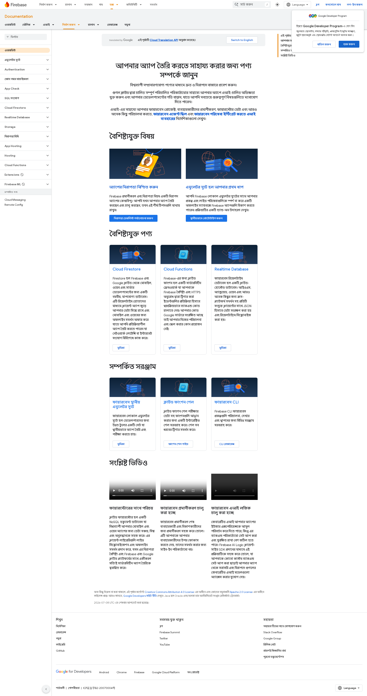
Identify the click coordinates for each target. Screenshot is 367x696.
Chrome (122, 672)
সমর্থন (153, 4)
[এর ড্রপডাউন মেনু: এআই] (54, 24)
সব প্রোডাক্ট (193, 672)
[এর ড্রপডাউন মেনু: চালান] (76, 4)
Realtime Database (231, 269)
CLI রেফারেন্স (226, 444)
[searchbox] (26, 37)
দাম (101, 4)
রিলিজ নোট (269, 644)
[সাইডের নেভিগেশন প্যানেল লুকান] (46, 689)
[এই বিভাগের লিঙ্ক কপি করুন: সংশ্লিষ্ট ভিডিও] (153, 463)
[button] (22, 59)
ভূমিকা (120, 348)
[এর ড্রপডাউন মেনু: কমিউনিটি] (141, 4)
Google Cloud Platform (166, 672)
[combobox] (252, 4)
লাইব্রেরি (60, 644)
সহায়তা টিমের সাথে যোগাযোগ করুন (282, 626)
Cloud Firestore (127, 269)
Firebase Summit (170, 632)
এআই (46, 24)
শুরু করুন (349, 44)
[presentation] (183, 70)
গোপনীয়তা (74, 687)
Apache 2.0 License (241, 592)
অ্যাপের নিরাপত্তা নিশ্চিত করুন (133, 187)
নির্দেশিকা (60, 626)
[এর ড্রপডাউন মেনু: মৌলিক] (35, 24)
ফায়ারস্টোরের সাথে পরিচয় (131, 508)
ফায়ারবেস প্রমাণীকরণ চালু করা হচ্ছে (182, 510)
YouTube (165, 644)
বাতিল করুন (324, 44)
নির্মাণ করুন (45, 4)
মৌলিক (26, 24)
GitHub (60, 650)
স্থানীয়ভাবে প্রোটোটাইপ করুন (206, 218)
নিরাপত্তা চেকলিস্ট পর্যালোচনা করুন (133, 218)
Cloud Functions (178, 269)
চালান (68, 4)
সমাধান (88, 4)
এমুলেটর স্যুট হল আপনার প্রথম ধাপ (214, 187)
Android (104, 672)
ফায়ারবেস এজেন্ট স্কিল (170, 114)
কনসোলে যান (333, 4)
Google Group (272, 638)
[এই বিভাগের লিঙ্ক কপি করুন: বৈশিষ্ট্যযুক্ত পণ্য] (157, 234)
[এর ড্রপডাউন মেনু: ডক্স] (118, 4)
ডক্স (112, 4)
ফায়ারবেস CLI (226, 402)
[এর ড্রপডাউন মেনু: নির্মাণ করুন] (57, 4)
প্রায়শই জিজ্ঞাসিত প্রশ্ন (274, 650)
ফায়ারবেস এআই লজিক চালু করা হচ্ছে (231, 510)
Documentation (19, 16)
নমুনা (127, 24)
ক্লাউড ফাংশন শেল (179, 402)
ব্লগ (317, 4)
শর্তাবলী (60, 687)
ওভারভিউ (10, 24)
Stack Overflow (272, 632)
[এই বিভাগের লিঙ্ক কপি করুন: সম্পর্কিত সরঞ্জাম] (161, 367)
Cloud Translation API (164, 40)
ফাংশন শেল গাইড (178, 444)
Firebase (139, 672)
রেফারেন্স (112, 24)
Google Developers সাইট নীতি (140, 595)
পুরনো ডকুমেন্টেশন (273, 657)
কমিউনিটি (131, 4)
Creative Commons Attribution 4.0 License (169, 592)
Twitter (164, 638)
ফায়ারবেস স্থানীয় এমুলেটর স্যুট (126, 404)
